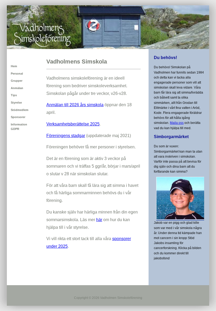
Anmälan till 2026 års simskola (75, 105)
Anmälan (17, 88)
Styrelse (16, 102)
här (99, 219)
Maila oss (177, 123)
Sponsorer (18, 117)
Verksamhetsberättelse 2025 (73, 124)
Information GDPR (19, 127)
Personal (17, 73)
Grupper (16, 80)
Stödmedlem (19, 109)
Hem (14, 66)
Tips (14, 95)
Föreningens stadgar (65, 135)
